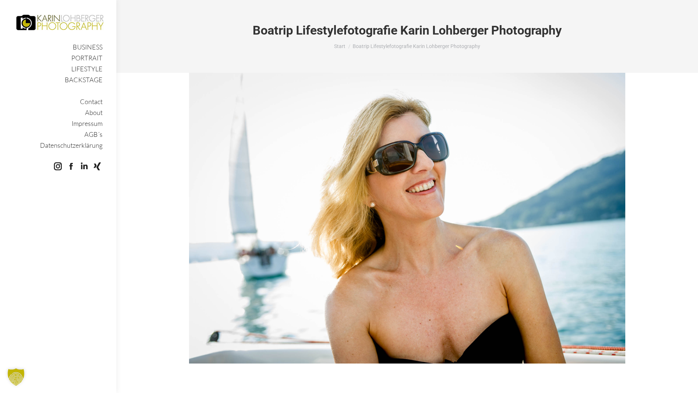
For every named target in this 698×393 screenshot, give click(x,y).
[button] (16, 377)
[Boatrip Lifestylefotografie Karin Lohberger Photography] (407, 218)
